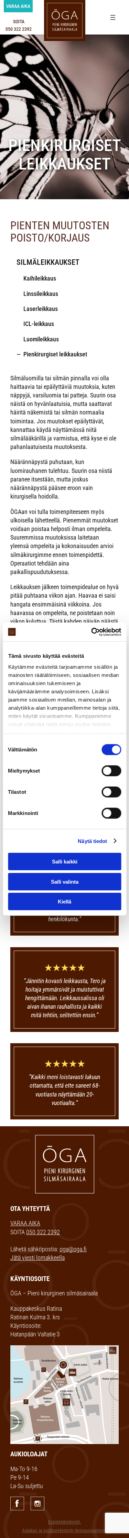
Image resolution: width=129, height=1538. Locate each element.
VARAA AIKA (25, 1223)
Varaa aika (18, 6)
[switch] (111, 770)
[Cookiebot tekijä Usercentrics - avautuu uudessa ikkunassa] (92, 631)
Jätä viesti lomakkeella (37, 1257)
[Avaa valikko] (113, 17)
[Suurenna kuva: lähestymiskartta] (109, 1354)
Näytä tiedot (92, 841)
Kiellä (64, 901)
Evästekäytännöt (64, 1522)
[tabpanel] (64, 113)
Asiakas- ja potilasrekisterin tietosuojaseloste (64, 1531)
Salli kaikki (64, 862)
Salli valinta (64, 881)
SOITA (19, 25)
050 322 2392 (43, 1232)
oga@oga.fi (73, 1249)
